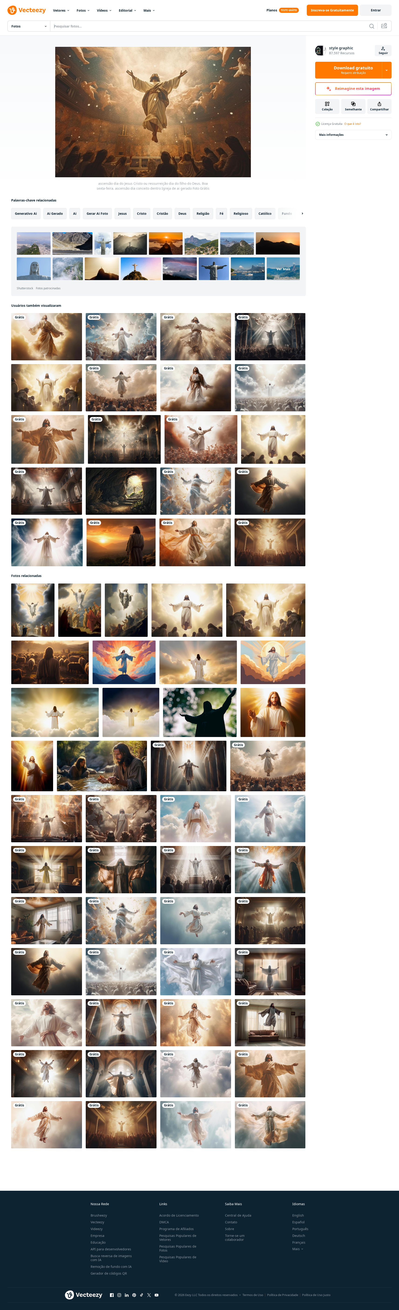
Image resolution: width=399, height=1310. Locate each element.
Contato (231, 1222)
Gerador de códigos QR (109, 1273)
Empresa (97, 1235)
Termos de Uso (252, 1295)
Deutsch (298, 1235)
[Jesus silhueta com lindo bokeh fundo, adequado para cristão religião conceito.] (200, 712)
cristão (162, 213)
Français (298, 1242)
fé (221, 213)
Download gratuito (353, 70)
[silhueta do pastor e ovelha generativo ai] (50, 662)
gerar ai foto (97, 213)
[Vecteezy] (26, 10)
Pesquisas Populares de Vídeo (177, 1259)
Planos (271, 10)
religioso (241, 213)
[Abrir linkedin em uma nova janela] (127, 1295)
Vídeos (102, 10)
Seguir (383, 53)
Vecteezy (97, 1222)
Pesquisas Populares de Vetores (177, 1237)
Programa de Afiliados (176, 1229)
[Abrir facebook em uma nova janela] (112, 1295)
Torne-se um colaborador (235, 1237)
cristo (142, 213)
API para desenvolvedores (111, 1249)
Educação (98, 1242)
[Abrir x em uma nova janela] (149, 1295)
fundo (287, 213)
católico (265, 213)
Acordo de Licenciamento (179, 1215)
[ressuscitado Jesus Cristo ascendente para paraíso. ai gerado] (198, 662)
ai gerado (55, 213)
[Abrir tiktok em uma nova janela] (141, 1295)
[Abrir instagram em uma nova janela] (119, 1295)
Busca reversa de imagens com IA (111, 1258)
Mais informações (331, 135)
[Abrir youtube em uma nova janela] (156, 1295)
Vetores (59, 10)
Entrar (376, 10)
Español (298, 1222)
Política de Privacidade (282, 1295)
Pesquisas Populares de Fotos (177, 1248)
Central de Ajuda (238, 1215)
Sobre (229, 1229)
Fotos (81, 10)
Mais (147, 10)
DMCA (164, 1222)
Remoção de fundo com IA (111, 1266)
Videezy (96, 1229)
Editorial (125, 10)
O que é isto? (352, 124)
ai (74, 213)
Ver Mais (283, 269)
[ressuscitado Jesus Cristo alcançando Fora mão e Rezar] (272, 712)
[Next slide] (298, 213)
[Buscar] (372, 26)
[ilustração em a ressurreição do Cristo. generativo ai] (121, 491)
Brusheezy (99, 1215)
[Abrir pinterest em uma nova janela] (134, 1295)
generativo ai (26, 213)
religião (203, 213)
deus (182, 213)
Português (300, 1229)
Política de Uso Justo (316, 1295)
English (298, 1215)
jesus (122, 213)
